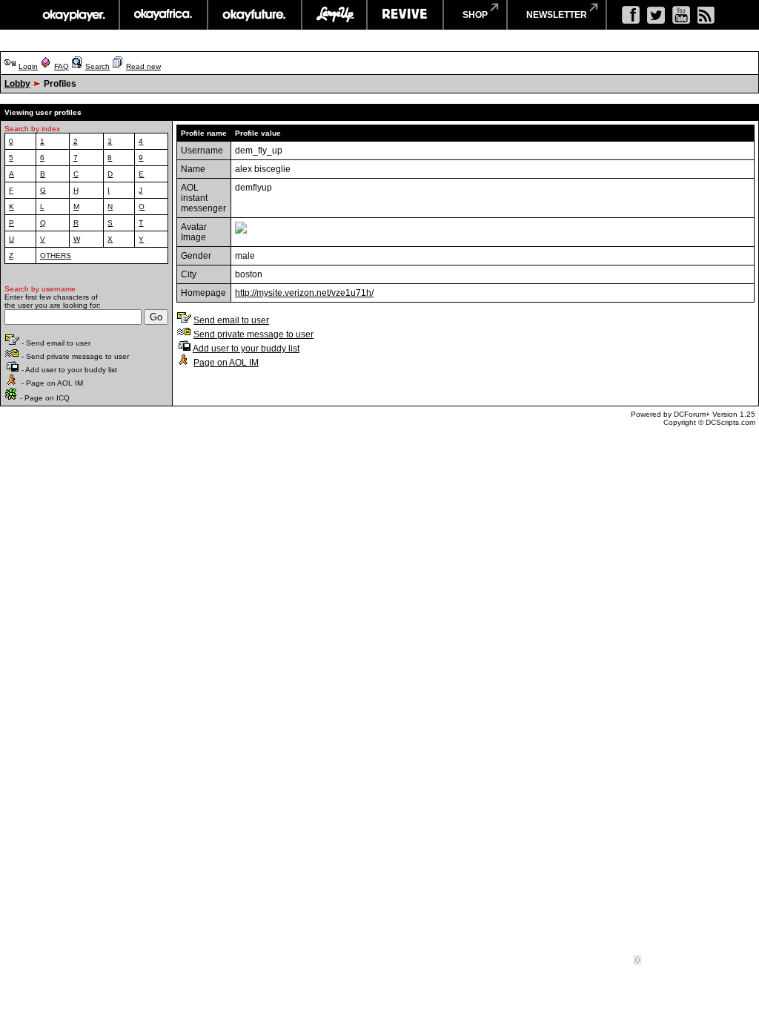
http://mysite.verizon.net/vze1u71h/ (304, 293)
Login (28, 66)
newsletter (556, 15)
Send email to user (231, 320)
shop (475, 15)
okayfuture (254, 15)
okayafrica (163, 15)
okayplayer (73, 15)
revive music (405, 15)
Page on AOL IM (226, 362)
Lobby (17, 84)
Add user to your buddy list (246, 348)
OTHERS (55, 255)
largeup (334, 15)
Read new (143, 66)
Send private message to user (253, 334)
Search (97, 66)
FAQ (61, 66)
